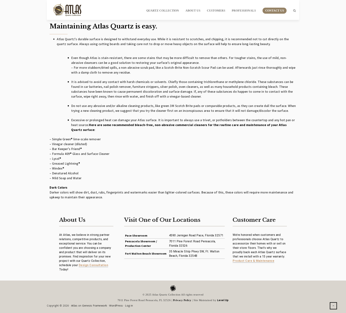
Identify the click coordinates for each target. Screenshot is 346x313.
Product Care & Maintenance (253, 261)
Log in (129, 305)
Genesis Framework (94, 305)
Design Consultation (93, 265)
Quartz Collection (162, 10)
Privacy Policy (182, 300)
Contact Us (274, 10)
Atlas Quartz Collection (66, 8)
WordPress (116, 305)
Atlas (74, 305)
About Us (192, 10)
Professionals (244, 10)
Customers (216, 10)
